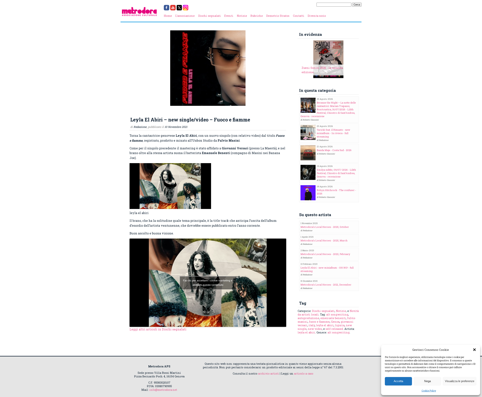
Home (168, 16)
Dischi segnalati (209, 16)
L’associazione (185, 16)
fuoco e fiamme (319, 321)
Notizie (242, 16)
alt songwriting (337, 314)
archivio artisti (268, 373)
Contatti (298, 16)
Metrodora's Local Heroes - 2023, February (325, 254)
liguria (340, 325)
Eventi (228, 16)
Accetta (398, 381)
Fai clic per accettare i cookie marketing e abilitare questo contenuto (208, 282)
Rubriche (256, 16)
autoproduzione (308, 318)
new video (315, 329)
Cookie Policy (429, 390)
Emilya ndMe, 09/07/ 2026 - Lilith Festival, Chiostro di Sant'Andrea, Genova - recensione (336, 173)
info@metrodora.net (163, 390)
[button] (474, 350)
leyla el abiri (325, 325)
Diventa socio (317, 16)
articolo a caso (303, 373)
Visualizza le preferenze (459, 381)
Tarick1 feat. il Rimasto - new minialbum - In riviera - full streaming (333, 133)
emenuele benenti (333, 318)
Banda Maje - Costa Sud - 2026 (334, 150)
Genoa (335, 321)
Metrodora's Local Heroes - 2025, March (323, 240)
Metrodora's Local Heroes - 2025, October (324, 227)
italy (312, 325)
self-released (334, 329)
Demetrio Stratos (277, 16)
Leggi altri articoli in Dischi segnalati (158, 329)
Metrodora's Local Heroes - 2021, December (325, 284)
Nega (427, 381)
